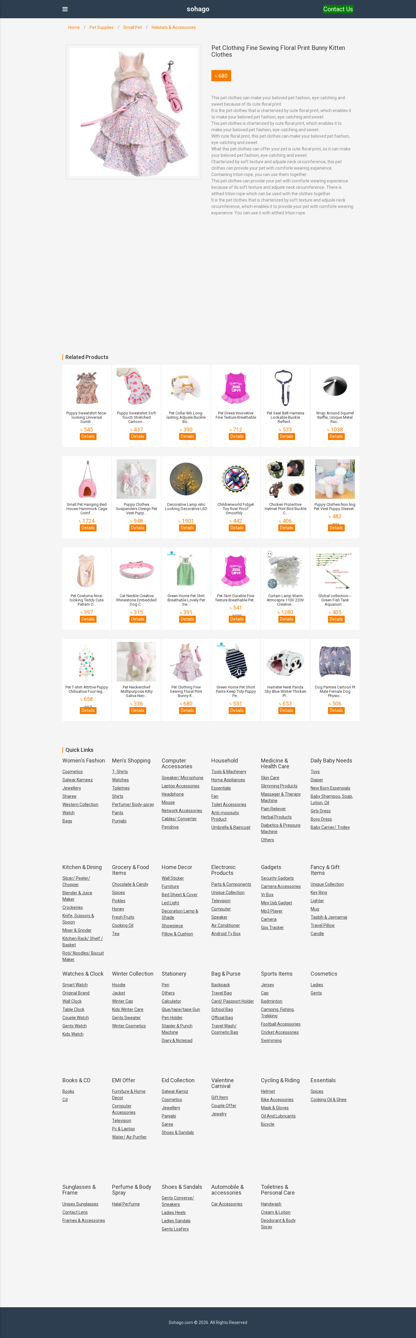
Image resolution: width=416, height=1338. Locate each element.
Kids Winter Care (127, 1009)
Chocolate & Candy (130, 884)
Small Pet (132, 27)
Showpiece (172, 925)
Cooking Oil (122, 925)
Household (224, 760)
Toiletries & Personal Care (278, 1190)
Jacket (118, 993)
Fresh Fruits (123, 917)
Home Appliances (228, 779)
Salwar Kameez (77, 779)
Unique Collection (228, 892)
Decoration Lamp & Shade (180, 914)
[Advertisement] (182, 308)
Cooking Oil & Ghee (329, 1099)
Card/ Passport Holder (232, 1001)
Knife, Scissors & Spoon (78, 918)
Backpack (220, 984)
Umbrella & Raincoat (230, 827)
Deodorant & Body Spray (278, 1223)
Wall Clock (72, 1001)
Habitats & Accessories (174, 27)
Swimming (271, 1040)
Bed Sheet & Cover (180, 894)
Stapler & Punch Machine (177, 1029)
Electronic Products (223, 870)
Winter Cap (122, 1001)
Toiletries (121, 788)
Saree (167, 1124)
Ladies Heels (174, 1212)
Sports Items (277, 973)
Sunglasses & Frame (79, 1190)
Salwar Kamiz (175, 1091)
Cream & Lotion (276, 1212)
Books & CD (76, 1080)
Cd (65, 1099)
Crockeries (72, 907)
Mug (315, 909)
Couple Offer (223, 1105)
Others (267, 839)
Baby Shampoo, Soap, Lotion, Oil (332, 799)
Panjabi (169, 1116)
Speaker (219, 917)
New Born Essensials (330, 788)
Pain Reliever (273, 808)
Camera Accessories (281, 886)
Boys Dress (321, 819)
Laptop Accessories (180, 785)
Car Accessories (226, 1204)
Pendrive (170, 827)
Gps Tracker (272, 927)
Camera (269, 919)
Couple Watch (75, 1017)
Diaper (317, 779)
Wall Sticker (173, 878)
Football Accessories (281, 1024)
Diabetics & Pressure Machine (281, 828)
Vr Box (267, 894)
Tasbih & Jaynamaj (329, 917)
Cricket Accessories (280, 1032)
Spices (118, 892)
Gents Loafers (175, 1229)
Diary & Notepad (177, 1040)
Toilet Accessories (228, 804)
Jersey (267, 984)
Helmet (268, 1091)
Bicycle (267, 1124)
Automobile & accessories (227, 1190)
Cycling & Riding (280, 1080)
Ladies (317, 984)
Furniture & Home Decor (129, 1094)
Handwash (271, 1204)
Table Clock (73, 1009)
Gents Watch (74, 1025)
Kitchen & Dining (82, 867)
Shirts (117, 796)
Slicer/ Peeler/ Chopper (76, 881)
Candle (317, 933)
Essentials (221, 788)
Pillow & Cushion (177, 933)
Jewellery (71, 788)
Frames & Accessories (83, 1220)
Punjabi (119, 821)
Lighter (317, 900)
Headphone (173, 794)
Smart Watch (75, 984)
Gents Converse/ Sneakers (178, 1201)
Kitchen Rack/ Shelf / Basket (82, 941)
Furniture (170, 886)
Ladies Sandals (176, 1220)
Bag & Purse (226, 973)
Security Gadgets (277, 878)
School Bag (222, 1009)
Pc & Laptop (123, 1128)
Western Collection (80, 804)
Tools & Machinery (228, 771)
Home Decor (177, 867)
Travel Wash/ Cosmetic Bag (224, 1029)
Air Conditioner (225, 925)
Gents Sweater (126, 1017)
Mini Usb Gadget (276, 902)
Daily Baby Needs (331, 760)
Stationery (174, 973)
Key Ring (319, 892)
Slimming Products (279, 785)
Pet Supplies (102, 27)
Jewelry (219, 1113)
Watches (120, 779)
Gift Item (219, 1097)
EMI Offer (123, 1080)
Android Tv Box (226, 933)
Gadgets (271, 867)
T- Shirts (120, 771)
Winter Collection (132, 973)
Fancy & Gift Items (325, 870)
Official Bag (222, 1017)
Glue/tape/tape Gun (181, 1009)
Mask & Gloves (275, 1107)
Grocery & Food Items (130, 870)
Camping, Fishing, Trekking (277, 1012)
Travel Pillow (323, 925)
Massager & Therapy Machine (281, 797)
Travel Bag (221, 993)
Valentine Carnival (222, 1083)
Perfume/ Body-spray (133, 804)
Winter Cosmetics (129, 1025)
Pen (165, 984)
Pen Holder (172, 1017)
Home (74, 27)
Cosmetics (72, 771)
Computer (221, 909)
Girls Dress (321, 810)
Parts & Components (231, 884)
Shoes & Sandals (178, 1132)
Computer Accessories (177, 763)
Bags (67, 821)
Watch (68, 812)
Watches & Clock (83, 973)
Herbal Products (276, 817)
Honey (118, 909)
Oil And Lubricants (278, 1116)
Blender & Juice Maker (77, 896)
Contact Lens (75, 1212)
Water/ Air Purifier (129, 1137)
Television (221, 900)
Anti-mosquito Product (225, 816)
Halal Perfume (126, 1204)
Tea (115, 933)
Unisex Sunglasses (80, 1204)
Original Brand (76, 993)
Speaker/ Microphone (182, 777)
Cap (265, 993)
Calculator (171, 1001)
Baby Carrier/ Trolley (330, 827)
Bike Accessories (277, 1099)
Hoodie (118, 984)
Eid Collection (178, 1080)
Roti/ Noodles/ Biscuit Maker (83, 956)
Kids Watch (72, 1034)
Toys (315, 771)
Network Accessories (182, 810)
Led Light (170, 902)
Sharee (69, 796)
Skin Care (270, 777)
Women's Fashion (83, 760)
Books (68, 1091)
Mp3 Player (272, 911)
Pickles (118, 900)
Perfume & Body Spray (131, 1190)
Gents (316, 993)
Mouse (168, 802)
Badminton (271, 1001)
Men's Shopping (131, 760)
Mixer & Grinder (77, 930)
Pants (117, 812)
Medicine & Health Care (275, 763)
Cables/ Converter (179, 818)
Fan (214, 796)
